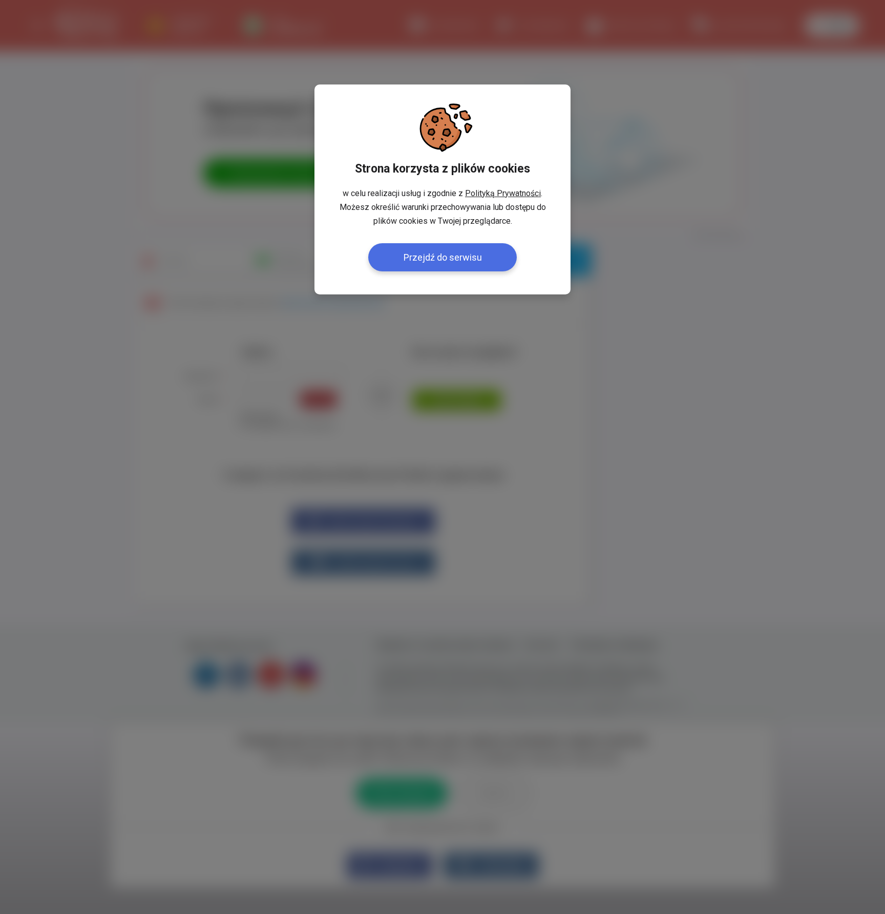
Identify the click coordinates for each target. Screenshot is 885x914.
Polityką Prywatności (503, 193)
